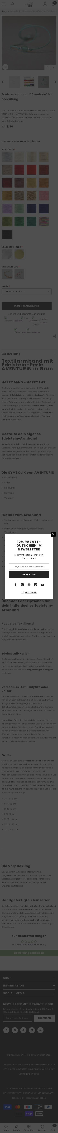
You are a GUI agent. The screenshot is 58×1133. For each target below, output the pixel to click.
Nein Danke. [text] (31, 592)
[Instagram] (22, 584)
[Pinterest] (29, 584)
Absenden (29, 574)
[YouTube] (42, 584)
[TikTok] (35, 584)
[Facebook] (15, 584)
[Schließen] (53, 534)
